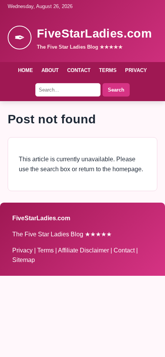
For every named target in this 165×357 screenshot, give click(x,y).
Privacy (136, 70)
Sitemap (23, 260)
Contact (79, 70)
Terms (108, 70)
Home (25, 70)
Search (116, 90)
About (50, 70)
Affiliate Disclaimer (84, 250)
